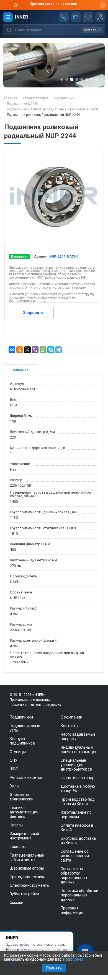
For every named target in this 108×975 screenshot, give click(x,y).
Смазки (16, 902)
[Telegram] (58, 349)
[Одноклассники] (19, 349)
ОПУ (13, 760)
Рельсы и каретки (26, 777)
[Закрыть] (103, 5)
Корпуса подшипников (22, 741)
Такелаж (18, 846)
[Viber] (35, 349)
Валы (14, 786)
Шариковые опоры (27, 868)
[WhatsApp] (43, 349)
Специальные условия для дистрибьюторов (76, 764)
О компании (71, 717)
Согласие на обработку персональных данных (74, 875)
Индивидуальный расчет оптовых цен (79, 749)
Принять (54, 968)
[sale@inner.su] (76, 17)
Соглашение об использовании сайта (75, 855)
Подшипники (21, 717)
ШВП (14, 769)
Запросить (33, 312)
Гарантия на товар (77, 778)
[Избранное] (88, 17)
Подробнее (73, 959)
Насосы (16, 825)
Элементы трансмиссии (22, 796)
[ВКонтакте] (12, 349)
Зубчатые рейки (24, 894)
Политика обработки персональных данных (79, 895)
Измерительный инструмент (24, 835)
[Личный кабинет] (100, 17)
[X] (27, 349)
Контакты (69, 726)
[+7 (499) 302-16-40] (64, 17)
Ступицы (18, 752)
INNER (21, 17)
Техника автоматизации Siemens (24, 812)
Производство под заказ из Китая (78, 801)
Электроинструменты (30, 885)
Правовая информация (72, 910)
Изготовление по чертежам (76, 814)
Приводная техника (27, 877)
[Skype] (50, 349)
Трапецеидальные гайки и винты (27, 857)
